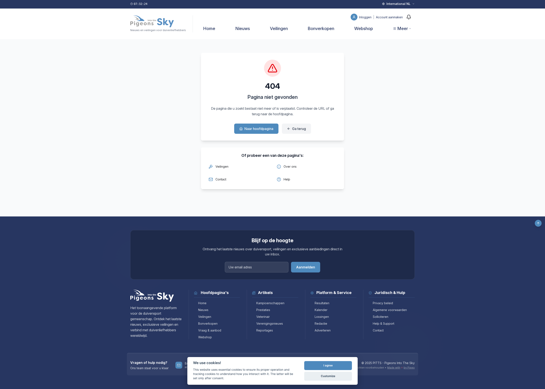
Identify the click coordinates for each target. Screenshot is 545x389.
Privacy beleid (383, 303)
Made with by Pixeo (401, 367)
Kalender (321, 310)
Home (209, 28)
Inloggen (365, 17)
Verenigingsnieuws (269, 323)
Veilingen (279, 28)
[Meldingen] (408, 17)
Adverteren (323, 330)
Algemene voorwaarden (390, 310)
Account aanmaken (389, 17)
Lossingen (322, 316)
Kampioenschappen (270, 303)
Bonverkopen (321, 28)
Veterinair (263, 316)
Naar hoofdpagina (258, 129)
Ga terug (299, 129)
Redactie (321, 323)
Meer (402, 28)
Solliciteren (380, 316)
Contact (378, 330)
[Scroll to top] (538, 223)
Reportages (264, 330)
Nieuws (242, 28)
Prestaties (263, 310)
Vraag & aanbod (209, 330)
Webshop (363, 28)
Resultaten (322, 303)
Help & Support (383, 323)
